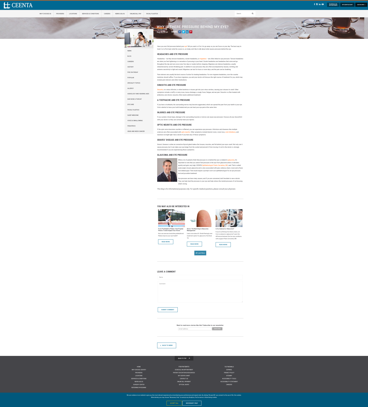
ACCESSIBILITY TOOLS (229, 378)
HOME (139, 367)
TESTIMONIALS (229, 367)
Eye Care (130, 104)
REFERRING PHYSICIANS (138, 387)
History (130, 67)
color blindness (230, 132)
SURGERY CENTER (138, 384)
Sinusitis (160, 89)
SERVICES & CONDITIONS (138, 378)
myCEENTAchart (347, 4)
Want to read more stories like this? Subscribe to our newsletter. (200, 325)
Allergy (130, 88)
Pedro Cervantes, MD (220, 165)
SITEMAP (229, 375)
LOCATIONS (138, 375)
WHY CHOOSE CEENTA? (139, 369)
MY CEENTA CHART (184, 375)
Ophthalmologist (207, 165)
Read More (166, 242)
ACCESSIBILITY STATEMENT (229, 381)
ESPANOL (229, 369)
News (129, 51)
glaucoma (231, 160)
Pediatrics (131, 126)
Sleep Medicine (132, 115)
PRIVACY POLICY (229, 372)
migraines (203, 59)
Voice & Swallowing (135, 120)
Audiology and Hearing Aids (138, 94)
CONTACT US (184, 378)
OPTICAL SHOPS (184, 384)
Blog (129, 56)
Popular (130, 78)
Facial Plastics (133, 110)
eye (185, 46)
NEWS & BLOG (139, 381)
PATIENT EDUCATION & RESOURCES (184, 372)
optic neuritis (185, 132)
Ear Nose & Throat (134, 99)
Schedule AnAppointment (333, 4)
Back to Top (182, 358)
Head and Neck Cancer (136, 131)
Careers (130, 61)
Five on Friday (132, 72)
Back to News (167, 345)
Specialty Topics (133, 83)
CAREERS (229, 384)
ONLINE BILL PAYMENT (184, 381)
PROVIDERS (138, 372)
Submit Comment (167, 310)
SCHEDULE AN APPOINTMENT (184, 369)
